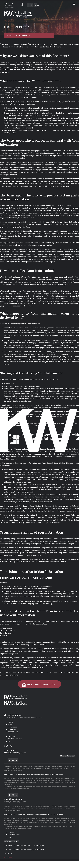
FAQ (9, 741)
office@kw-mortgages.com (9, 6)
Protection (12, 729)
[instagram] (31, 5)
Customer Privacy (15, 739)
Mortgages (12, 727)
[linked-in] (35, 5)
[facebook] (28, 5)
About (10, 724)
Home (10, 722)
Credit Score (13, 732)
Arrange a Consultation (41, 684)
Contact (11, 736)
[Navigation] (74, 4)
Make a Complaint (67, 756)
